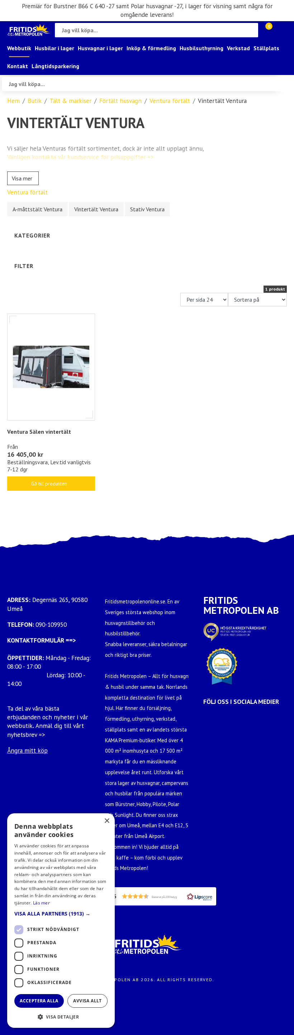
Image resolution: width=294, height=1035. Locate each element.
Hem (13, 101)
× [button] (106, 821)
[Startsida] (29, 30)
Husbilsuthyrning (201, 48)
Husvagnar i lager (100, 48)
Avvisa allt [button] (87, 1001)
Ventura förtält (170, 101)
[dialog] (61, 920)
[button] (160, 896)
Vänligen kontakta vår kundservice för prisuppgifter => (80, 157)
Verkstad (238, 48)
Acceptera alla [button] (39, 1001)
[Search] (251, 30)
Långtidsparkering (55, 66)
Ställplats (266, 48)
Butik (35, 101)
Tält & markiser (70, 101)
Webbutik (19, 48)
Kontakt (17, 66)
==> (71, 640)
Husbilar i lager (54, 48)
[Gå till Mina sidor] (279, 30)
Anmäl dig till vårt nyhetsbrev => (45, 729)
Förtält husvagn (120, 101)
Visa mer (22, 178)
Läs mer (41, 903)
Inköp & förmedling (151, 48)
